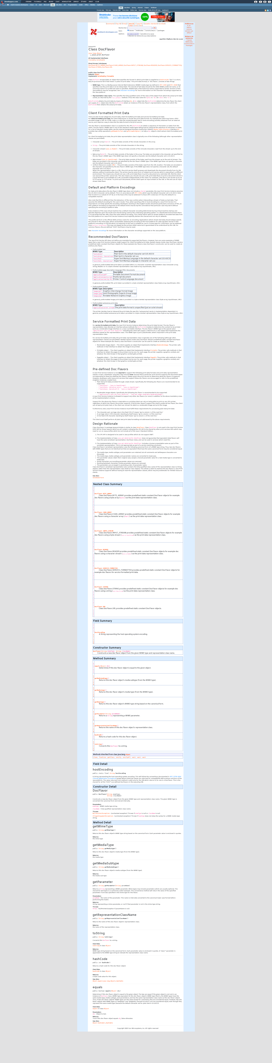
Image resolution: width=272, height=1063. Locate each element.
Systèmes (100, 5)
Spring (134, 7)
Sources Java (142, 10)
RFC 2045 (163, 85)
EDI (65, 5)
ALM (40, 5)
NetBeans (154, 7)
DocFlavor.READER (150, 65)
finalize (102, 757)
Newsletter (66, 2)
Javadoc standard (151, 24)
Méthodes (189, 42)
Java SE (131, 24)
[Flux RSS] (265, 10)
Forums (28, 2)
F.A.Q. (124, 24)
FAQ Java (108, 10)
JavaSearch (165, 10)
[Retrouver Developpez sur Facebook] (270, 10)
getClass (111, 757)
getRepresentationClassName (106, 725)
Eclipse (147, 7)
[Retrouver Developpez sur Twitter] (268, 10)
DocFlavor (97, 651)
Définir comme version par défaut (189, 30)
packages (161, 31)
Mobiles (92, 5)
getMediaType (100, 690)
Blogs (51, 2)
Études (83, 2)
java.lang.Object (95, 53)
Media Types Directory (162, 129)
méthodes (140, 31)
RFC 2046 (173, 85)
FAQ (44, 2)
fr (187, 26)
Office (86, 5)
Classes (189, 40)
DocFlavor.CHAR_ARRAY (114, 65)
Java (53, 5)
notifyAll (126, 757)
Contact (162, 24)
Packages (189, 45)
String (93, 639)
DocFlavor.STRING (94, 67)
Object (96, 74)
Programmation (72, 5)
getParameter (100, 714)
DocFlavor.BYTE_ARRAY (96, 65)
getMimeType (99, 702)
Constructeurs (189, 44)
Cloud (31, 5)
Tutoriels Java (116, 10)
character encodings (127, 90)
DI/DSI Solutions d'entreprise (19, 5)
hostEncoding (100, 632)
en (190, 26)
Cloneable (92, 60)
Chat (57, 2)
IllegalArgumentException (103, 816)
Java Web (127, 7)
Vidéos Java (133, 10)
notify (118, 757)
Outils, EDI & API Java (154, 10)
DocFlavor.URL (107, 67)
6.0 (140, 26)
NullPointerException (101, 813)
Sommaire (110, 24)
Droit (91, 2)
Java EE (139, 24)
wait (134, 757)
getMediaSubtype (101, 678)
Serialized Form (98, 478)
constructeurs (151, 31)
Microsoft (46, 5)
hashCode (98, 735)
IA (36, 5)
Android (140, 7)
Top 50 (118, 24)
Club (97, 2)
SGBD (81, 5)
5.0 (136, 26)
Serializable (100, 60)
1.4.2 (131, 26)
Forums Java (100, 10)
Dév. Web (59, 5)
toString (98, 744)
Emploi (76, 2)
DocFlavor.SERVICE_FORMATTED (169, 65)
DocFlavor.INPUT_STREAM (133, 65)
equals (97, 666)
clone (95, 757)
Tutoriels (37, 2)
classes (131, 31)
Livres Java (125, 10)
